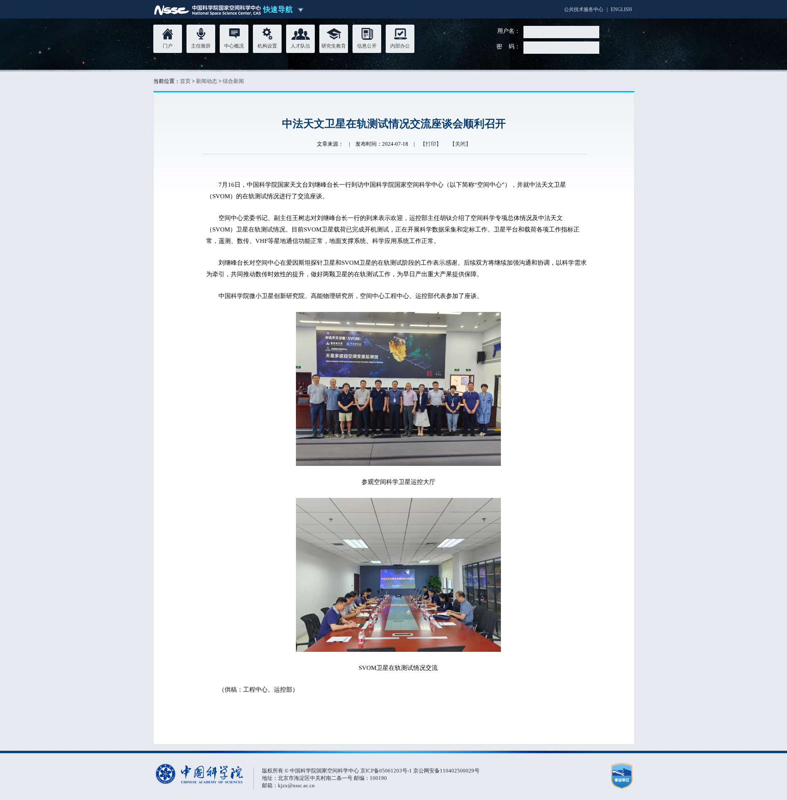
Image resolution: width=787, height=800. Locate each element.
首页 (185, 81)
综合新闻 (233, 81)
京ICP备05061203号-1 (386, 771)
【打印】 (430, 144)
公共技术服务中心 (583, 9)
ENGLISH (621, 9)
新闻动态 (206, 81)
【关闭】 (460, 144)
